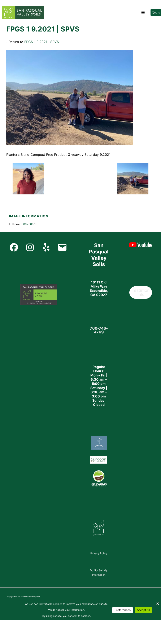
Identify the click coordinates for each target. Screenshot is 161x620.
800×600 (28, 224)
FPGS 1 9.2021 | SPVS (41, 42)
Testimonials (141, 292)
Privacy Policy (98, 553)
